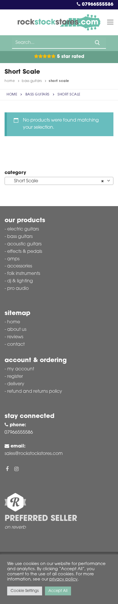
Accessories (19, 266)
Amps (13, 259)
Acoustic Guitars (24, 244)
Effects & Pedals (24, 251)
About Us (16, 329)
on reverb (15, 527)
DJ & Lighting (20, 281)
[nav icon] (110, 22)
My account (20, 369)
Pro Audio (18, 288)
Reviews (15, 337)
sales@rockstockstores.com (34, 453)
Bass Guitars (32, 81)
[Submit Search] (97, 42)
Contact (16, 344)
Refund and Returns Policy (34, 391)
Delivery (15, 384)
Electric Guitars (23, 229)
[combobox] (59, 181)
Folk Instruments (23, 273)
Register (15, 376)
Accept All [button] (58, 591)
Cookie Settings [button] (25, 591)
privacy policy (63, 579)
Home (10, 81)
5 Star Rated (70, 56)
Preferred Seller (41, 519)
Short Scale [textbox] (57, 181)
